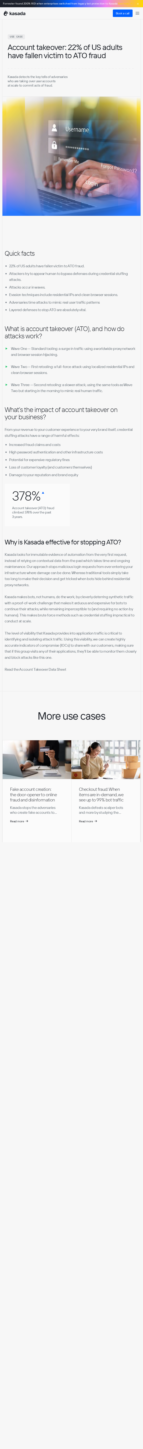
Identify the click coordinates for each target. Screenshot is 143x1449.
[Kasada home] (14, 13)
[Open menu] (137, 13)
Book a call (123, 13)
